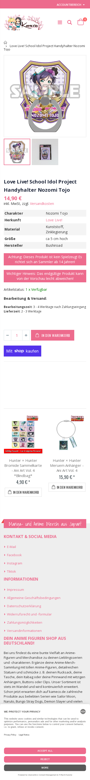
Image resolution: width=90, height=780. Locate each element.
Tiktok (11, 571)
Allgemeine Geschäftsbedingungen (33, 598)
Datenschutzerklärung (24, 606)
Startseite (6, 42)
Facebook (14, 555)
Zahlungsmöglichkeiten (24, 622)
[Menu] (60, 22)
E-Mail (11, 546)
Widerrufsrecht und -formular (29, 614)
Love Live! (54, 220)
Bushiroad (54, 245)
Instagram (14, 563)
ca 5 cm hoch (57, 238)
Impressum (15, 589)
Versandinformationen (24, 630)
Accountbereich (69, 4)
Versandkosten (42, 203)
